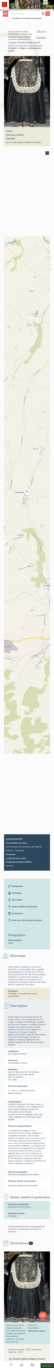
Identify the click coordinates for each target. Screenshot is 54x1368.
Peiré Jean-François (15, 134)
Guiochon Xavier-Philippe (19, 36)
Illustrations (17, 913)
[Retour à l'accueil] (4, 4)
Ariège (22, 48)
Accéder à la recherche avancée (27, 18)
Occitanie (12, 48)
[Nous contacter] (32, 1364)
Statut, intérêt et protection (24, 906)
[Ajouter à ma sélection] (10, 1364)
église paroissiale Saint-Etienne (25, 45)
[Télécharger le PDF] (21, 1364)
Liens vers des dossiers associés (27, 920)
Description (17, 899)
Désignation (17, 886)
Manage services (47, 1365)
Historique (16, 893)
